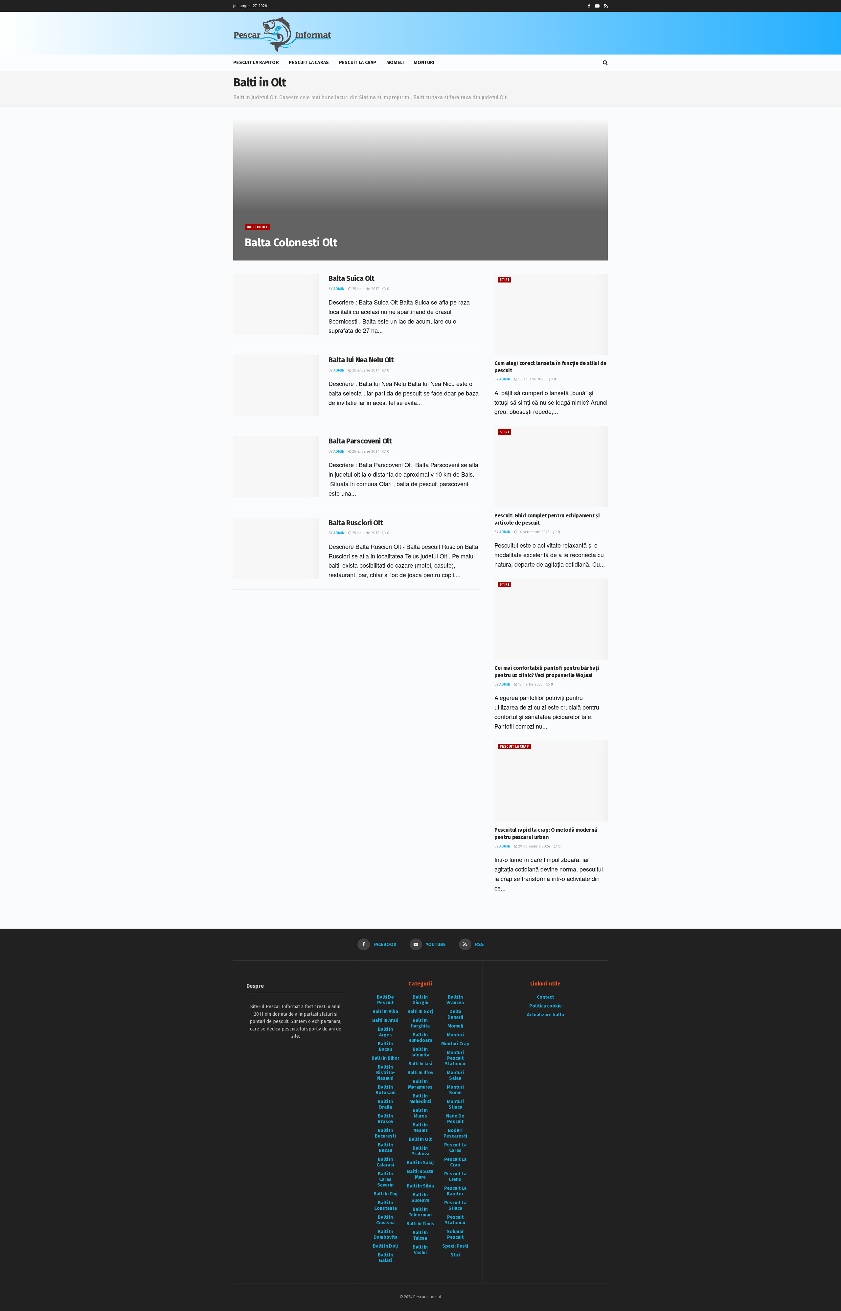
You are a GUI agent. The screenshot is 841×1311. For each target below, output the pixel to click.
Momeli (395, 62)
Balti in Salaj (420, 1162)
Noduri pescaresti (455, 1133)
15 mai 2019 (277, 256)
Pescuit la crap (357, 62)
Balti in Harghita (420, 1023)
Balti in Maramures (420, 1084)
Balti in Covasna (385, 1220)
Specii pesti (455, 1246)
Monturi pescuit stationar (455, 1058)
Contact (545, 997)
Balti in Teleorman (420, 1212)
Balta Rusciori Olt (356, 522)
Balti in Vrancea (455, 1000)
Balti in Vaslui (420, 1249)
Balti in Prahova (420, 1151)
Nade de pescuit (455, 1118)
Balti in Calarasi (385, 1162)
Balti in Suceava (420, 1197)
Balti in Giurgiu (420, 1000)
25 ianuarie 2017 (365, 289)
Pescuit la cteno (455, 1176)
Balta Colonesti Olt (291, 242)
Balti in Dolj (385, 1246)
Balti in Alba (385, 1011)
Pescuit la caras (309, 62)
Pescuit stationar (455, 1220)
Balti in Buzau (385, 1147)
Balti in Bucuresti (385, 1133)
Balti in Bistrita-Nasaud (385, 1072)
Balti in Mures (420, 1113)
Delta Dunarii (455, 1014)
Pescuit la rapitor (256, 62)
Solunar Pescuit (455, 1234)
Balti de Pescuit (385, 1000)
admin (255, 256)
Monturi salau (455, 1075)
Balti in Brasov (385, 1118)
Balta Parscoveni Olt (360, 441)
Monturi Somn (455, 1090)
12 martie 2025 (529, 684)
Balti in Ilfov (420, 1072)
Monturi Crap (455, 1044)
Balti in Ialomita (420, 1052)
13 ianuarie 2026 (531, 379)
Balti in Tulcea (420, 1235)
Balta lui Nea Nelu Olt (361, 359)
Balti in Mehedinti (420, 1098)
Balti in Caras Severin (385, 1179)
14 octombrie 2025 (533, 532)
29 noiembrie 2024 (533, 846)
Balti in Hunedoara (420, 1037)
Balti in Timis (420, 1224)
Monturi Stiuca (455, 1104)
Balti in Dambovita (386, 1234)
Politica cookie (545, 1006)
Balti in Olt (257, 227)
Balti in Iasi (420, 1064)
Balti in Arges (385, 1032)
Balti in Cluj (386, 1194)
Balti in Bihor (385, 1058)
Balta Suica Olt (351, 278)
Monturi (424, 62)
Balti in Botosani (385, 1090)
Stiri (504, 280)
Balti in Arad (385, 1020)
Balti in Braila (385, 1104)
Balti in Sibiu (420, 1186)
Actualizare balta (545, 1015)
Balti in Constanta (385, 1205)
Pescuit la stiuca (455, 1205)
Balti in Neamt (420, 1127)
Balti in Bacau (385, 1046)
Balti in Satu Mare (420, 1174)
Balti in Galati (385, 1257)
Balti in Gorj (420, 1011)
